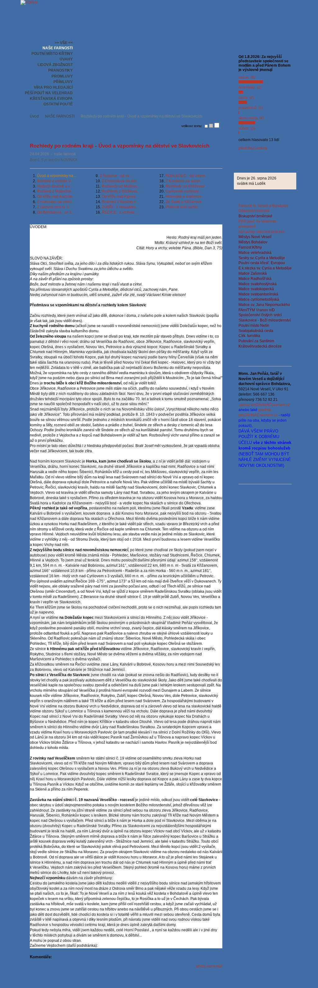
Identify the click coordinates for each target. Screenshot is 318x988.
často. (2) (246, 97)
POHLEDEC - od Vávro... (186, 176)
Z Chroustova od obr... (120, 181)
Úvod (34, 116)
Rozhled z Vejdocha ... (56, 191)
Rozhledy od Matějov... (121, 186)
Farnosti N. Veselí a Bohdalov (263, 206)
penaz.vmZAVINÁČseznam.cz (264, 405)
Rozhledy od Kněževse (185, 186)
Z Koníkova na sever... (184, 181)
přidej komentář (209, 966)
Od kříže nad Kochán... (56, 196)
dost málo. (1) (249, 87)
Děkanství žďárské (254, 211)
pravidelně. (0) (250, 108)
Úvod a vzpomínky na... (56, 176)
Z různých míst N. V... (54, 207)
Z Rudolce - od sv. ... (117, 176)
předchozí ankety (252, 148)
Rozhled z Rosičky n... (120, 202)
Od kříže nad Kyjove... (120, 196)
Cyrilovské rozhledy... (183, 191)
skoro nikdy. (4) (251, 118)
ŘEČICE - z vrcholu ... (120, 212)
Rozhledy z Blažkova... (121, 191)
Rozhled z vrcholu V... (55, 181)
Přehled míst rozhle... (183, 207)
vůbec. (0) (246, 128)
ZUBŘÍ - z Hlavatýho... (120, 207)
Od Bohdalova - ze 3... (55, 212)
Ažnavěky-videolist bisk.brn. (261, 232)
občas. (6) (246, 77)
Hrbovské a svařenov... (185, 196)
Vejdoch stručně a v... (54, 186)
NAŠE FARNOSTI (60, 116)
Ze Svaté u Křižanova (184, 202)
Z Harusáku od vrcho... (56, 202)
